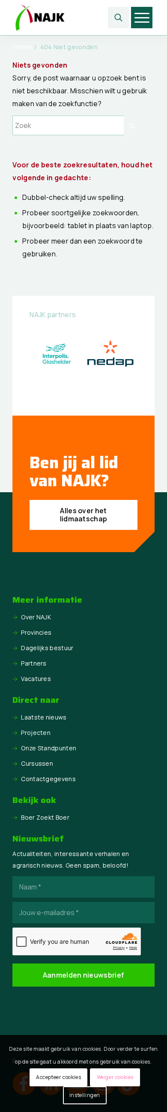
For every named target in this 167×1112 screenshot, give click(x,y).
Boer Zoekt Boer (45, 817)
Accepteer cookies (58, 1077)
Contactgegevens (48, 779)
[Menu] (142, 17)
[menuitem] (118, 17)
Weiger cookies (115, 1077)
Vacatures (36, 679)
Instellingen (84, 1095)
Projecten (36, 732)
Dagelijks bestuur (47, 648)
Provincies (36, 632)
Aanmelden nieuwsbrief (84, 975)
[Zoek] (118, 17)
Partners (34, 663)
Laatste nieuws (43, 717)
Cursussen (37, 763)
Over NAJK (36, 617)
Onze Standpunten (48, 748)
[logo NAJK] (69, 17)
